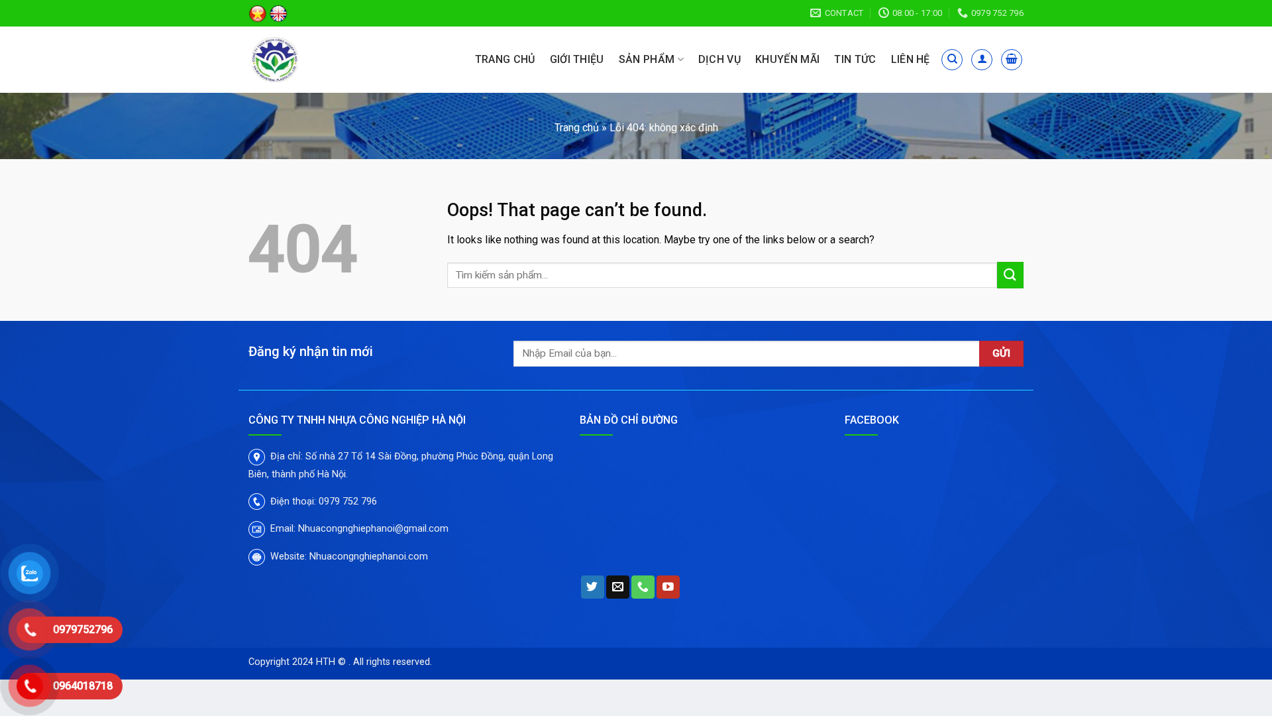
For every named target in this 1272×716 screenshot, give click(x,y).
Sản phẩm (647, 59)
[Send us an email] (617, 587)
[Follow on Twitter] (592, 587)
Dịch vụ (719, 59)
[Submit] (1010, 275)
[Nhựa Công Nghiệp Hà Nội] (310, 60)
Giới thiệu (577, 59)
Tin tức (855, 59)
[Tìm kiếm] (952, 59)
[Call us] (643, 587)
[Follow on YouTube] (668, 587)
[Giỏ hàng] (1011, 59)
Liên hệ (910, 59)
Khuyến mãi (787, 59)
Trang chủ (505, 59)
